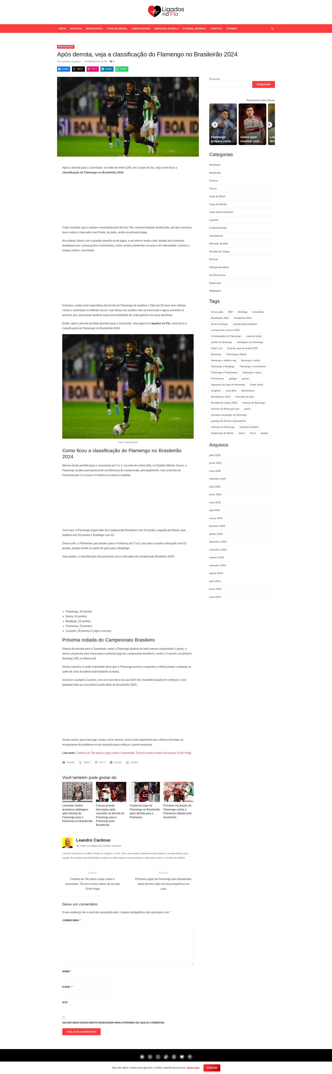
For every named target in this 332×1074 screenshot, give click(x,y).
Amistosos (214, 164)
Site (65, 1002)
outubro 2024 (216, 557)
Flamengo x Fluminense (224, 372)
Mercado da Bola (167, 28)
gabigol (233, 378)
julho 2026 (215, 455)
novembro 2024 (218, 549)
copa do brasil (253, 336)
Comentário (71, 920)
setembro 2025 (217, 478)
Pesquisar (214, 79)
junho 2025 (215, 494)
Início (62, 28)
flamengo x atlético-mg (223, 360)
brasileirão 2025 (243, 318)
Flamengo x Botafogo (223, 366)
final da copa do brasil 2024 (242, 348)
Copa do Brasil (117, 28)
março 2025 (215, 518)
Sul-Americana (217, 275)
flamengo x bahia (250, 360)
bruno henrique (219, 324)
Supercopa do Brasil (222, 433)
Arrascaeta (217, 311)
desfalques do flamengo (250, 342)
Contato (216, 28)
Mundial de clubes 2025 (224, 402)
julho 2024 (215, 581)
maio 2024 (215, 596)
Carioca (213, 180)
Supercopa (215, 283)
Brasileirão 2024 (220, 318)
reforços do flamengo (222, 427)
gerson (246, 378)
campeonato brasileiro (245, 324)
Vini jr (253, 433)
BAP (230, 311)
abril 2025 (214, 510)
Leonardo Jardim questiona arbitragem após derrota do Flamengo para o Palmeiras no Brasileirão (77, 813)
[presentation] (215, 125)
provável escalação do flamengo (229, 414)
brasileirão (258, 311)
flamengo (216, 354)
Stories (231, 28)
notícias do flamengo (253, 402)
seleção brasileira (249, 427)
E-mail (67, 986)
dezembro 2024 (218, 541)
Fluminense (217, 378)
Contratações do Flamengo (226, 336)
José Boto (231, 390)
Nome (66, 971)
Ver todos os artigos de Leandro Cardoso (98, 845)
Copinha (213, 220)
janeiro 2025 (216, 534)
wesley (264, 433)
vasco (241, 433)
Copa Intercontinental (221, 212)
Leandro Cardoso (71, 61)
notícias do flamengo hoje (225, 408)
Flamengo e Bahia (236, 354)
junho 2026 (215, 463)
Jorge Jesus (256, 384)
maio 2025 (215, 502)
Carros (213, 188)
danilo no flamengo (221, 342)
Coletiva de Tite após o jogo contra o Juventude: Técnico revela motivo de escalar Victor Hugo (133, 752)
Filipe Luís (216, 348)
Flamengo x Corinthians (253, 366)
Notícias (76, 28)
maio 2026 (215, 471)
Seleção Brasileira (219, 267)
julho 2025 (215, 486)
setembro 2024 (217, 565)
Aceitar (212, 1067)
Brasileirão (94, 28)
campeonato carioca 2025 (225, 330)
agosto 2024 (216, 573)
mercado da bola (244, 396)
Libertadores (141, 28)
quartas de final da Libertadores (228, 420)
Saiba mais (193, 1067)
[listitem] (223, 124)
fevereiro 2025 (217, 526)
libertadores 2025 (220, 396)
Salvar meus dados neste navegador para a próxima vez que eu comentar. (113, 1022)
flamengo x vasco (252, 372)
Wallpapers (215, 290)
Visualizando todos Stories (260, 100)
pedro (247, 408)
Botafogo (243, 311)
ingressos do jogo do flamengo (228, 384)
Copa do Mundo (218, 204)
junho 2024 (215, 589)
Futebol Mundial (194, 28)
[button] (272, 28)
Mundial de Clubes (219, 251)
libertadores (248, 390)
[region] (128, 200)
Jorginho (216, 390)
